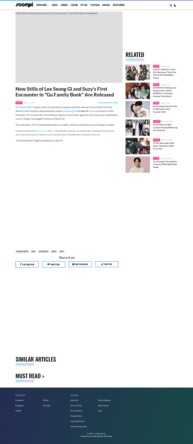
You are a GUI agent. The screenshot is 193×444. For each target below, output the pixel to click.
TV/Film (156, 121)
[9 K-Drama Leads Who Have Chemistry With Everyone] (138, 146)
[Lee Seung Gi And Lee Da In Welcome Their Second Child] (138, 109)
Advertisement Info (79, 426)
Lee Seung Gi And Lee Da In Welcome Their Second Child (165, 109)
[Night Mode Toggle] (175, 6)
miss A (54, 251)
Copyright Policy (78, 421)
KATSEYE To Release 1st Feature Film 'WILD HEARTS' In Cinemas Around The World (164, 91)
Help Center (103, 405)
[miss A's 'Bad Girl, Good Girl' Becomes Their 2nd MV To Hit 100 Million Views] (138, 72)
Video (64, 5)
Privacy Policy (77, 411)
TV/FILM (95, 5)
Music (106, 5)
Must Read (28, 376)
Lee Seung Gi (69, 110)
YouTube (46, 405)
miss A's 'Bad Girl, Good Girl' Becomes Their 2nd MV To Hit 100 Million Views (164, 73)
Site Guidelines (104, 400)
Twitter (54, 264)
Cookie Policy (76, 416)
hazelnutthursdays (109, 102)
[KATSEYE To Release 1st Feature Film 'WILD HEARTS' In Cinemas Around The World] (138, 91)
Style (83, 5)
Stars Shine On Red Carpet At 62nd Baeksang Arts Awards (165, 127)
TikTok (45, 400)
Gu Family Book (24, 107)
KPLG (33, 251)
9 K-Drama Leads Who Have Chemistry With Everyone (163, 146)
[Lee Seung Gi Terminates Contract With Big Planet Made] (138, 164)
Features (119, 5)
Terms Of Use (76, 405)
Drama (19, 102)
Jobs (100, 411)
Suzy (92, 110)
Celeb (74, 5)
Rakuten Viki (102, 436)
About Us (74, 400)
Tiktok (107, 264)
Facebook (28, 264)
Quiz (55, 5)
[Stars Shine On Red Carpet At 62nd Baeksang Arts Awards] (138, 127)
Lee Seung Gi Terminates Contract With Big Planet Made (165, 164)
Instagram (81, 264)
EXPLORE (41, 5)
